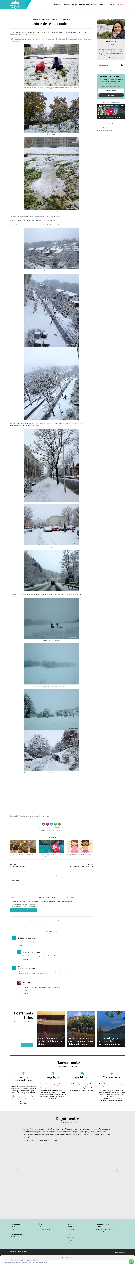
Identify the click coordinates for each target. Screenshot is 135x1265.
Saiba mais (111, 57)
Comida (98, 1226)
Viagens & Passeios (102, 1232)
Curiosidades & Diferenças (104, 1229)
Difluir (123, 1252)
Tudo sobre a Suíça (70, 4)
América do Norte (16, 1234)
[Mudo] (119, 117)
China (40, 1226)
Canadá (12, 1236)
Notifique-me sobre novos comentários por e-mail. (25, 904)
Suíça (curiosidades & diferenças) (45, 19)
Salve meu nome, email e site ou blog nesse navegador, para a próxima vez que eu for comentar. (42, 902)
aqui (32, 216)
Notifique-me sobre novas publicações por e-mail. (25, 906)
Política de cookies (42, 1262)
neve (44, 830)
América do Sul (15, 1224)
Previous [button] (24, 1045)
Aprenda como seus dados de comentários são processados (62, 921)
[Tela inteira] (122, 117)
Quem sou (102, 4)
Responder (20, 945)
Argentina (13, 1226)
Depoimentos (67, 1118)
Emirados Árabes (44, 1229)
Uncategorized (64, 19)
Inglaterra (71, 1237)
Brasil (12, 1229)
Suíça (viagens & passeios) (54, 830)
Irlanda (70, 1240)
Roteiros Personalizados (88, 4)
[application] (111, 111)
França (70, 1232)
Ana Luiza (26, 982)
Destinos (57, 4)
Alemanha (71, 1226)
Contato (112, 4)
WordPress (118, 1252)
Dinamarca (71, 1229)
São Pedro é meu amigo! (51, 23)
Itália (69, 1243)
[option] (51, 1029)
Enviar (111, 95)
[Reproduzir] (100, 117)
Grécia (70, 1234)
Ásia (40, 1224)
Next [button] (30, 1045)
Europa (70, 1224)
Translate (111, 130)
